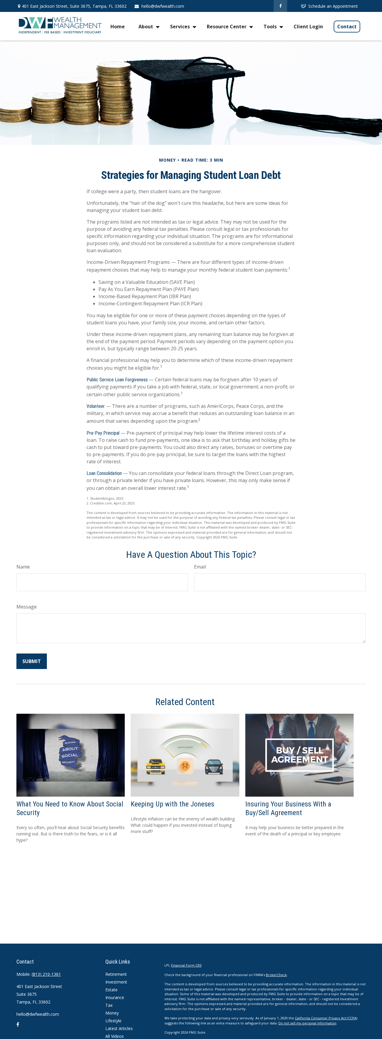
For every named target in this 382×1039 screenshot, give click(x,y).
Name (23, 566)
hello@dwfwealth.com (162, 6)
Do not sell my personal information (307, 1023)
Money (112, 1013)
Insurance (114, 997)
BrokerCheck (276, 975)
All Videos (114, 1036)
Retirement (116, 974)
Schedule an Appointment (333, 6)
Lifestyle (113, 1020)
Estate (111, 989)
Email (200, 566)
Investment (116, 982)
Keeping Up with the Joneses (172, 804)
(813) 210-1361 (46, 974)
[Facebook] (280, 6)
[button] (117, 26)
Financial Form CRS (186, 965)
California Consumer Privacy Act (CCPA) (326, 1018)
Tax (109, 1005)
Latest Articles (119, 1028)
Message (26, 606)
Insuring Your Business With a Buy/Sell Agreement (288, 808)
